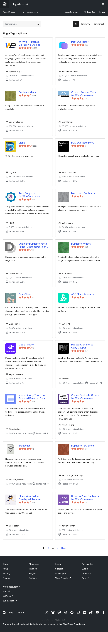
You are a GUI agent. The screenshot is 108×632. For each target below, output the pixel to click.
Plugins (32, 573)
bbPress (8, 596)
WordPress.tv (63, 578)
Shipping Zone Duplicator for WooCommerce (85, 497)
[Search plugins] (38, 24)
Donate (87, 573)
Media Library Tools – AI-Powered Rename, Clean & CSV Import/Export (33, 397)
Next (63, 548)
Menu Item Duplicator (83, 193)
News (5, 568)
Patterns (33, 578)
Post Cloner (25, 294)
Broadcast (24, 445)
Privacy (6, 578)
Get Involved (88, 564)
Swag (86, 578)
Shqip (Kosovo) (16, 612)
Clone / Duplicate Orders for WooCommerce (85, 397)
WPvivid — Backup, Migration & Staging (29, 43)
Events (85, 568)
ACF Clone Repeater (82, 294)
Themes (33, 568)
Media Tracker (27, 344)
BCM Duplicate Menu (82, 142)
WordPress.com (12, 586)
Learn (58, 564)
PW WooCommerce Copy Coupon (82, 346)
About (5, 564)
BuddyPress (10, 600)
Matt (6, 591)
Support (59, 568)
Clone (22, 142)
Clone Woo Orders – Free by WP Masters (30, 497)
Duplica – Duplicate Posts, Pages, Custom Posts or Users (33, 245)
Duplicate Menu (27, 92)
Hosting (6, 573)
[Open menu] (104, 4)
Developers (60, 573)
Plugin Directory (10, 12)
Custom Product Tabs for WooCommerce (83, 94)
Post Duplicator (80, 41)
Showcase (34, 564)
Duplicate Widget (81, 243)
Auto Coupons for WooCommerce (29, 195)
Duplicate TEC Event (82, 445)
